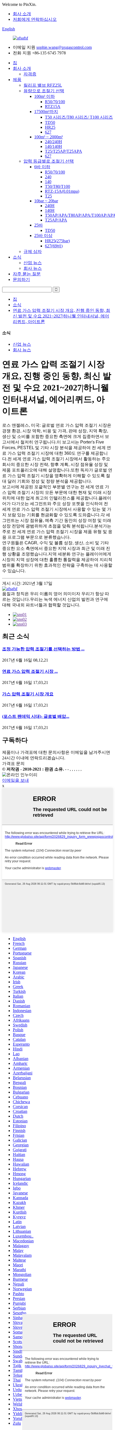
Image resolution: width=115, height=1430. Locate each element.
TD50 (50, 122)
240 (48, 177)
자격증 (30, 74)
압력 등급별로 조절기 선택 (49, 161)
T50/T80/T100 (57, 186)
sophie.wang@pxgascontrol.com (64, 47)
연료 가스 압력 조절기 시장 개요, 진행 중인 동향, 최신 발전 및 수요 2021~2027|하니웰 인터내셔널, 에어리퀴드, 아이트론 (61, 316)
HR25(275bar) (57, 241)
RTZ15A (52, 106)
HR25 (50, 127)
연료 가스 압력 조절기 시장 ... (30, 671)
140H (50, 210)
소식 (17, 257)
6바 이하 (42, 166)
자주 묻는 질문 (27, 274)
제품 (17, 79)
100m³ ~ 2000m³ (48, 137)
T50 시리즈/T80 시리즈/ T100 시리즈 (79, 117)
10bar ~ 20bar (46, 201)
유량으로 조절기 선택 (44, 90)
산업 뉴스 (33, 262)
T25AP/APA (56, 220)
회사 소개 (22, 13)
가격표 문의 (13, 763)
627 (48, 132)
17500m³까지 (46, 111)
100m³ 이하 (44, 96)
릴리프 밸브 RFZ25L (43, 85)
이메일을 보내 (15, 780)
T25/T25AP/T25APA (63, 151)
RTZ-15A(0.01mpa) (62, 191)
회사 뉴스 (33, 268)
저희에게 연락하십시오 (35, 19)
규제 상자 (33, 251)
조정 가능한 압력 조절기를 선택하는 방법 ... (43, 649)
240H (50, 205)
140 (48, 181)
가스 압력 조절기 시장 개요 (27, 694)
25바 (38, 225)
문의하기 (21, 279)
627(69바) (54, 246)
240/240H (53, 141)
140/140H (53, 146)
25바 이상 (43, 235)
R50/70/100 (55, 101)
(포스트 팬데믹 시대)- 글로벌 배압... (35, 716)
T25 (48, 196)
